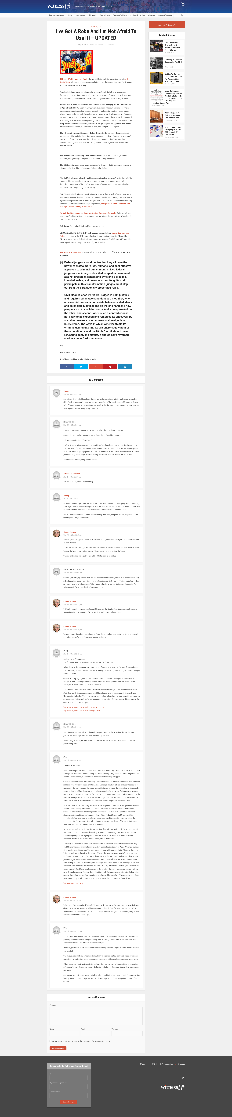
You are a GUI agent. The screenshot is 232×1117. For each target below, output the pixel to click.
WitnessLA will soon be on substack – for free (129, 15)
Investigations (80, 15)
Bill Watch (92, 15)
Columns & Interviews (56, 15)
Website (115, 1029)
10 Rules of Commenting (162, 1064)
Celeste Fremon (97, 45)
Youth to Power (105, 15)
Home (142, 1064)
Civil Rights (96, 26)
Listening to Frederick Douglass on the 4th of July (173, 62)
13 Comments (109, 45)
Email (83, 1029)
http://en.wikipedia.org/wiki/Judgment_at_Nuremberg (83, 707)
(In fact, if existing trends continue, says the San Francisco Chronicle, (88, 213)
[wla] (59, 6)
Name (52, 1029)
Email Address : (55, 1092)
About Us (151, 15)
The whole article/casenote (70, 252)
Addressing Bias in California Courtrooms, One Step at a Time (173, 115)
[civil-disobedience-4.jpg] (76, 61)
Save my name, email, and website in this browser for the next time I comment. (81, 1041)
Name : (52, 1074)
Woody (66, 391)
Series (70, 15)
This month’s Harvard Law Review (74, 79)
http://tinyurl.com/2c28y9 (73, 883)
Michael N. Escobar (71, 473)
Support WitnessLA (165, 15)
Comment (53, 1005)
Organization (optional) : (58, 1083)
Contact (181, 1064)
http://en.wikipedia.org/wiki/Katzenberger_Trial (81, 710)
